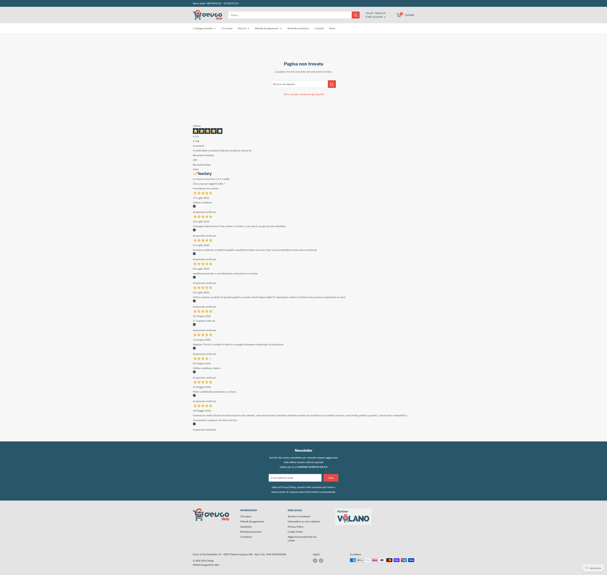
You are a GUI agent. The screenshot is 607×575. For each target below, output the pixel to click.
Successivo (212, 188)
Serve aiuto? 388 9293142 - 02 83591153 (216, 3)
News (332, 28)
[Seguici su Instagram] (321, 560)
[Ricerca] (356, 15)
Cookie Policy (295, 531)
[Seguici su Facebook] (315, 560)
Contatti (319, 28)
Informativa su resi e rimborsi (304, 521)
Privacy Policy (288, 487)
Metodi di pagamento (267, 28)
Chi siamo (226, 28)
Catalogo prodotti (202, 28)
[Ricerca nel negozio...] (332, 84)
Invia (331, 477)
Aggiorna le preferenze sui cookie (302, 538)
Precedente (199, 188)
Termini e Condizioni (299, 516)
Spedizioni (246, 526)
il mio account (374, 16)
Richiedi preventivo (298, 28)
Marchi (242, 28)
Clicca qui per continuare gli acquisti (303, 94)
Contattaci (246, 536)
